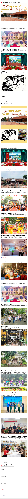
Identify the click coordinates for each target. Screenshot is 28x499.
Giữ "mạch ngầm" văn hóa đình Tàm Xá (9, 21)
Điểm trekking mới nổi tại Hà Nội (6, 103)
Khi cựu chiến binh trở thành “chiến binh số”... (9, 392)
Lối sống (13, 2)
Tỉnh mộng (3, 71)
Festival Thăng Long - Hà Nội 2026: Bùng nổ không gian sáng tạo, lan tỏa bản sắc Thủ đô (13, 259)
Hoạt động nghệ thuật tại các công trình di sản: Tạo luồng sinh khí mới (13, 235)
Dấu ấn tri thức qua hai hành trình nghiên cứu (8, 27)
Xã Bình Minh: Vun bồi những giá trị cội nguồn (8, 213)
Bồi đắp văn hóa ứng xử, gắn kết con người (8, 370)
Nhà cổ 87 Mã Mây (4, 326)
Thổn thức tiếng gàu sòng (5, 101)
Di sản (7, 2)
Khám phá (10, 2)
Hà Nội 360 (4, 2)
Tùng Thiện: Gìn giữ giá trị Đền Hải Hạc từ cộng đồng (10, 49)
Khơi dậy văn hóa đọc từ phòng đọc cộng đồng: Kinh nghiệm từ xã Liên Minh (14, 436)
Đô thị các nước (17, 2)
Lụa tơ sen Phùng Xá (4, 98)
